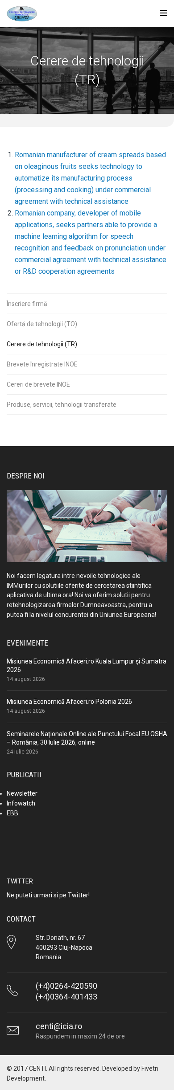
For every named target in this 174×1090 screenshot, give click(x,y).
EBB (12, 813)
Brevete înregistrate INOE (42, 364)
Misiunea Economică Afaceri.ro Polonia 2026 (69, 701)
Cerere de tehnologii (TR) (42, 344)
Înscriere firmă (27, 303)
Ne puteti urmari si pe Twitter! (48, 895)
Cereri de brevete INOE (38, 384)
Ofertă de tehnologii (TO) (42, 323)
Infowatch (21, 803)
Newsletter (22, 793)
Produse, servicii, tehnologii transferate (61, 404)
